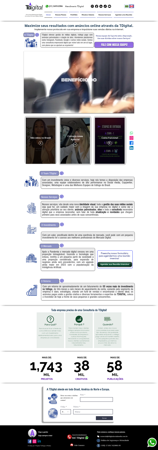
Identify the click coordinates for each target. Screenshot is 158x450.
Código (63, 407)
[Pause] (26, 110)
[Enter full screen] (131, 110)
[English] (131, 6)
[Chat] (37, 35)
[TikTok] (105, 6)
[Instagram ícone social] (34, 441)
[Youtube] (109, 6)
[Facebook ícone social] (30, 441)
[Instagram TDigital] (131, 138)
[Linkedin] (39, 441)
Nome (82, 394)
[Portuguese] (126, 6)
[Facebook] (96, 6)
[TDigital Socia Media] (34, 6)
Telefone (76, 407)
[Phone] (98, 440)
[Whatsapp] (131, 133)
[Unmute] (30, 110)
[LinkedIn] (100, 6)
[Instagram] (92, 6)
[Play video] (41, 143)
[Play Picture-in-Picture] (127, 110)
